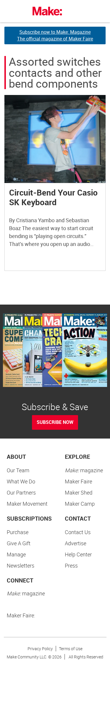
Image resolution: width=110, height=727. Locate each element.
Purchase (17, 532)
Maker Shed (78, 492)
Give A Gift (19, 543)
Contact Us (78, 532)
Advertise (75, 543)
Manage (16, 554)
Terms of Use (70, 648)
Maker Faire (78, 481)
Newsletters (20, 565)
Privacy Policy (40, 648)
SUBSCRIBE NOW (55, 422)
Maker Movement (27, 503)
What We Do (21, 481)
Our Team (18, 470)
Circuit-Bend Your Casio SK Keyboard (53, 197)
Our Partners (21, 492)
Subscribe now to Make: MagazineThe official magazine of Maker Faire (55, 35)
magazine (84, 470)
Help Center (78, 554)
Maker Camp (80, 503)
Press (71, 565)
